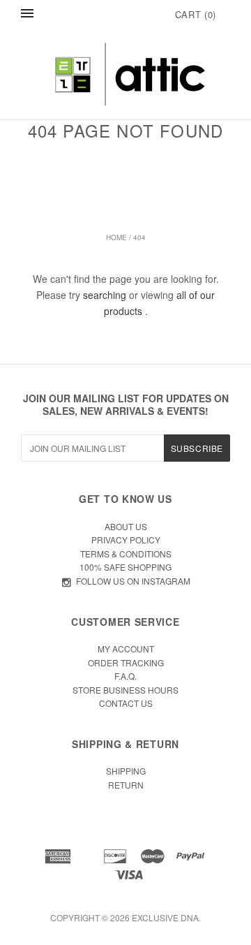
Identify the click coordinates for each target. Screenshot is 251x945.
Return (126, 785)
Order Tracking (126, 662)
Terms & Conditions (126, 553)
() (195, 14)
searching (104, 295)
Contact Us (126, 703)
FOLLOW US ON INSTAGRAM (133, 581)
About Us (126, 526)
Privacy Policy (125, 539)
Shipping (126, 771)
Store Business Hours (125, 690)
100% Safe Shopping (125, 567)
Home (116, 237)
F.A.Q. (125, 676)
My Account (126, 648)
